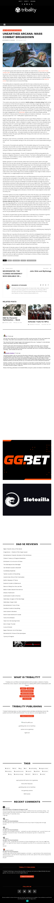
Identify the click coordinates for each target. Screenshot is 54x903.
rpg (20, 768)
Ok (27, 900)
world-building (33, 768)
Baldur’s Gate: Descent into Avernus (13, 589)
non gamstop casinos (27, 790)
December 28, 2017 (46, 324)
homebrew (9, 771)
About (20, 1)
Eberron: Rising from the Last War (12, 586)
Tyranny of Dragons (8, 636)
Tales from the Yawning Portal (11, 621)
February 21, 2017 (22, 40)
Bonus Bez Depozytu (27, 783)
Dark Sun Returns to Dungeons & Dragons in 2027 (15, 809)
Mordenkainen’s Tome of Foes (11, 605)
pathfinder (37, 771)
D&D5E (28, 774)
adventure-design (19, 774)
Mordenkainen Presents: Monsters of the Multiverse (17, 555)
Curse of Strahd (7, 627)
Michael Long (8, 322)
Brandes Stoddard (9, 40)
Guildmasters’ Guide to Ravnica (11, 595)
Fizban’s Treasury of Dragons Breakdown (14, 558)
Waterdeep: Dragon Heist (10, 602)
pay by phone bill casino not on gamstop (27, 780)
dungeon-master (44, 768)
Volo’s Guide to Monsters (10, 611)
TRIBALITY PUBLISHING (27, 716)
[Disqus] (27, 351)
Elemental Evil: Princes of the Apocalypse (14, 633)
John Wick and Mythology (40, 271)
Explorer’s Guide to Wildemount (12, 583)
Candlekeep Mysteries (9, 570)
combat (43, 774)
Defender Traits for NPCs (38, 322)
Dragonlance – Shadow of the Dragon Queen (15, 552)
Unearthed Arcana (14, 30)
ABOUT (23, 688)
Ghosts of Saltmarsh (8, 592)
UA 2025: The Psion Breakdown (10, 821)
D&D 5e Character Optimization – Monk (11, 319)
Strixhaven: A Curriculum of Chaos (12, 561)
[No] (52, 899)
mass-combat (16, 260)
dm (26, 768)
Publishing (32, 1)
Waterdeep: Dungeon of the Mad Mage (13, 599)
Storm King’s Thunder (9, 624)
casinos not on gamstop (27, 729)
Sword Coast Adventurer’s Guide (12, 614)
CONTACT (30, 688)
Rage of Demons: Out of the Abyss (12, 630)
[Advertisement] (28, 17)
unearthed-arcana (31, 260)
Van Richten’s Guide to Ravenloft (12, 567)
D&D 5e (5, 30)
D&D (15, 768)
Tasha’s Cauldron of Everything (11, 574)
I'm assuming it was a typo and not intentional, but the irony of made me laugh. (24, 822)
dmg (10, 774)
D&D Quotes (27, 794)
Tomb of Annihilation (9, 617)
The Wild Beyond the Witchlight (12, 564)
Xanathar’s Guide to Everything (11, 608)
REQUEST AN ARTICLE (27, 691)
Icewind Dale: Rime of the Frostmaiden (13, 577)
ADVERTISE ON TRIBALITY (27, 696)
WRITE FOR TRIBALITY (27, 693)
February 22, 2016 (17, 322)
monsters (46, 771)
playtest (23, 260)
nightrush (27, 732)
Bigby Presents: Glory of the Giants (12, 549)
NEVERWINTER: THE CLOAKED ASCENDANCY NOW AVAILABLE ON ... (12, 273)
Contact (26, 1)
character (29, 771)
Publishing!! (27, 698)
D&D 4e (36, 774)
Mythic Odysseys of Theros (10, 580)
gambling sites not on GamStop (27, 726)
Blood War (22, 112)
